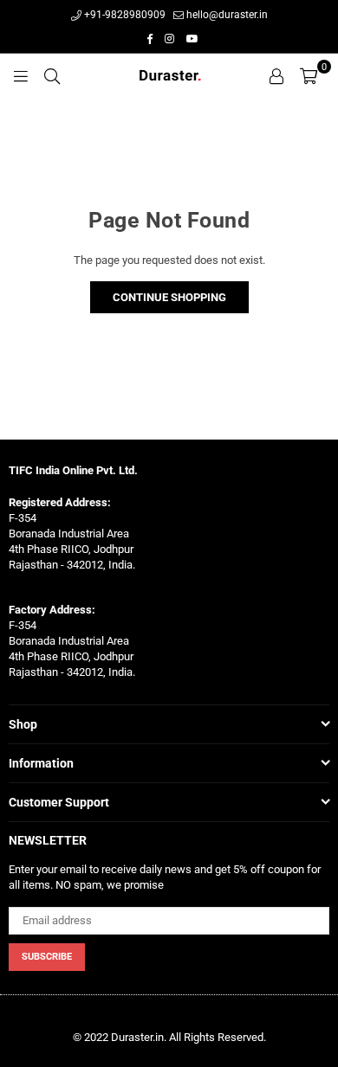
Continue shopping (169, 297)
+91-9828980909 (123, 15)
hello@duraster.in (226, 15)
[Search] (52, 75)
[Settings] (276, 75)
